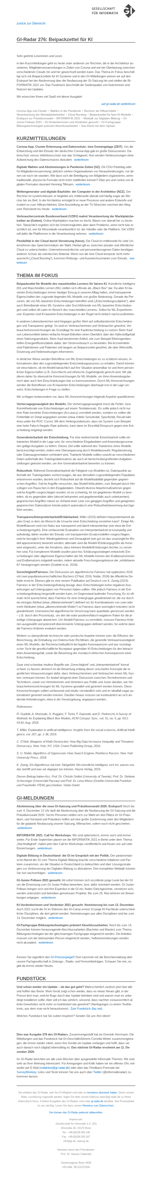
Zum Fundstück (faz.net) (86, 1008)
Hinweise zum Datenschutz (98, 1105)
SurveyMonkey (26, 1072)
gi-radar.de (97, 1101)
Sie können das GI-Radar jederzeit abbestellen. (76, 1112)
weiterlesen (81, 159)
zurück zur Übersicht (31, 23)
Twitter (97, 1072)
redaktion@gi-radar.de (54, 1067)
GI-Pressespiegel (62, 957)
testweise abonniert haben (102, 1092)
